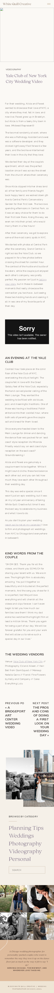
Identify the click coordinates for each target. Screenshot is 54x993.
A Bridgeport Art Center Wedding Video (15, 717)
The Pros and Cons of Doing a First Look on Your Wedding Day (40, 721)
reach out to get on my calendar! (23, 524)
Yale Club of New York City (28, 661)
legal (39, 989)
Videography (13, 69)
